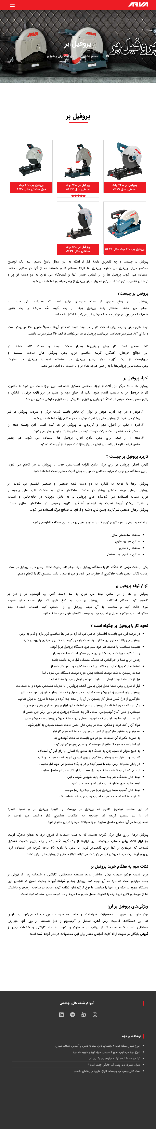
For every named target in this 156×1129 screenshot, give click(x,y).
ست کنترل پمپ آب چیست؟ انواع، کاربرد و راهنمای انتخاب (107, 1071)
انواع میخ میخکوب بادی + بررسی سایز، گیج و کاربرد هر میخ (106, 1052)
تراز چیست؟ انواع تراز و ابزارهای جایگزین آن (114, 1058)
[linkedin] (61, 1015)
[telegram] (72, 1015)
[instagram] (95, 1015)
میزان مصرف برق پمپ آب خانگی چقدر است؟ (114, 1065)
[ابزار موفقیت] (138, 5)
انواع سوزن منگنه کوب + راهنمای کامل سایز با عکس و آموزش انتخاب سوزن (97, 1046)
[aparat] (84, 1015)
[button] (12, 4)
